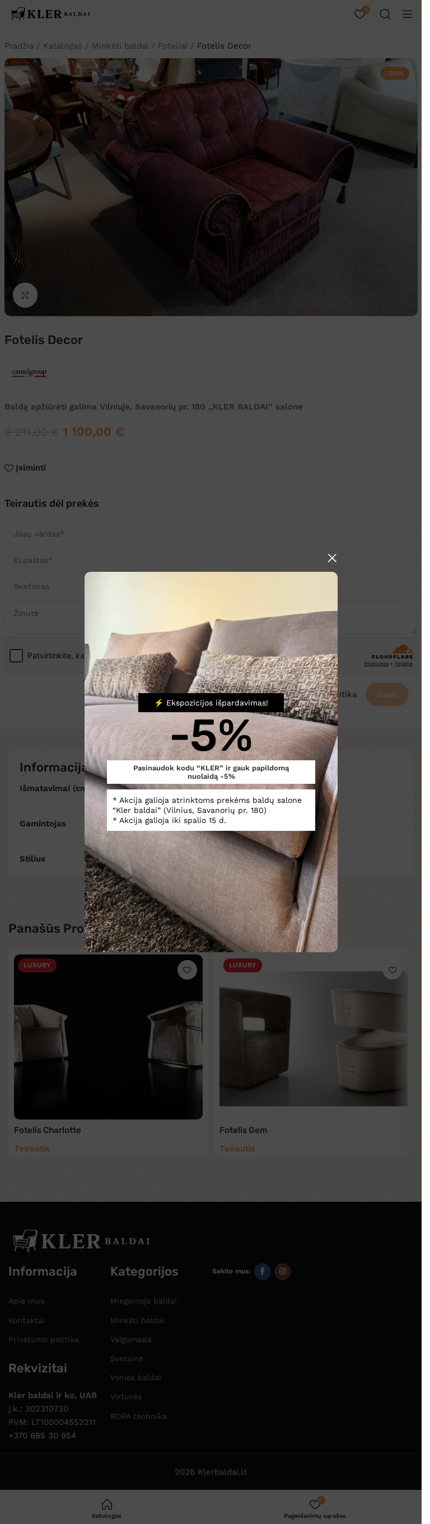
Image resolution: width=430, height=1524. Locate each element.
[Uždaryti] (332, 558)
